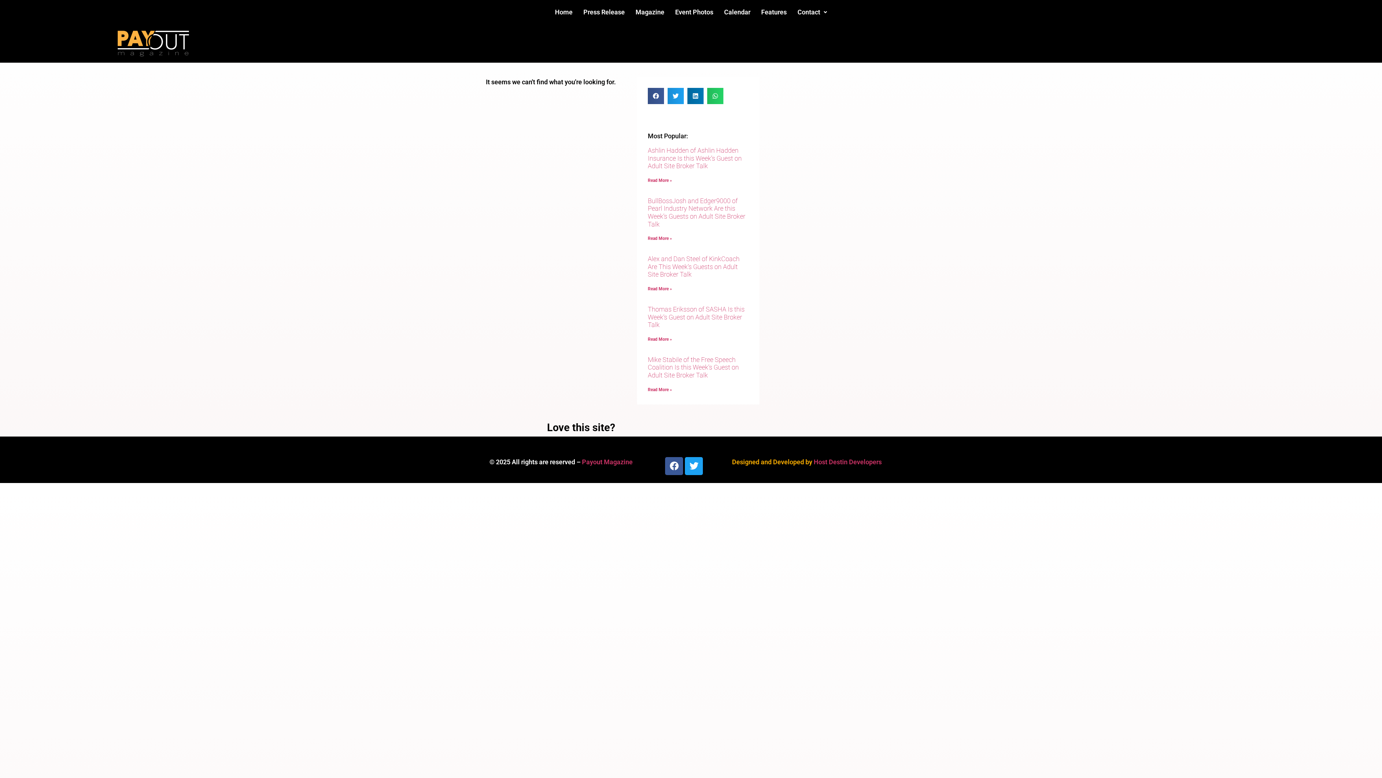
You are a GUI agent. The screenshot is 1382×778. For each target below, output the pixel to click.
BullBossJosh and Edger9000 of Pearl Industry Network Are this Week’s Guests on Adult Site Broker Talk (696, 212)
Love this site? (581, 427)
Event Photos (694, 12)
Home (564, 12)
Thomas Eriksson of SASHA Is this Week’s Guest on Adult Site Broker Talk (696, 316)
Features (774, 12)
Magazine (650, 12)
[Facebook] (674, 466)
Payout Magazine (607, 462)
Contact (809, 12)
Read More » (660, 180)
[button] (812, 12)
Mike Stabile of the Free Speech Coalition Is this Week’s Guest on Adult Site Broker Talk (693, 367)
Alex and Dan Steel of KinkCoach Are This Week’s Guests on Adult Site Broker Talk (694, 266)
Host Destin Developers (848, 462)
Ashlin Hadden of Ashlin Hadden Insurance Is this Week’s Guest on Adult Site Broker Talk (695, 158)
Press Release (604, 12)
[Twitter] (694, 466)
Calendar (737, 12)
